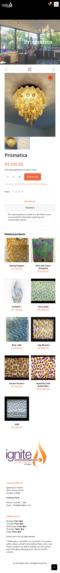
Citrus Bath (43, 306)
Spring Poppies (16, 265)
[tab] (30, 201)
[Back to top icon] (54, 567)
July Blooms (43, 345)
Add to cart (32, 176)
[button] (50, 78)
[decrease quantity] (7, 177)
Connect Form (12, 497)
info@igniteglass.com (22, 505)
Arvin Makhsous (21, 184)
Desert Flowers (16, 383)
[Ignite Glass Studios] (7, 4)
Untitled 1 (17, 306)
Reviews (30, 207)
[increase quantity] (19, 177)
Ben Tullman (34, 184)
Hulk (17, 424)
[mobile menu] (56, 4)
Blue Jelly (17, 345)
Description (30, 201)
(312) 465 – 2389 (19, 502)
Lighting (43, 184)
